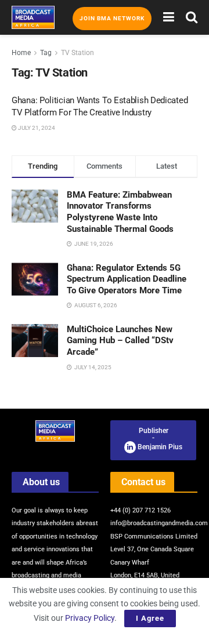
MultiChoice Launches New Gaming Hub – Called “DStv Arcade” (120, 340)
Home (21, 53)
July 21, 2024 (36, 128)
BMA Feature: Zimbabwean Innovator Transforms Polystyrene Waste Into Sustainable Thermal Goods (120, 212)
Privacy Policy (89, 618)
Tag (46, 53)
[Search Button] (191, 17)
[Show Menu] (168, 17)
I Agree (150, 618)
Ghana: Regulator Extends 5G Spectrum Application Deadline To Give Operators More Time (126, 279)
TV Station (77, 53)
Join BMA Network (112, 18)
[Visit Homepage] (33, 17)
